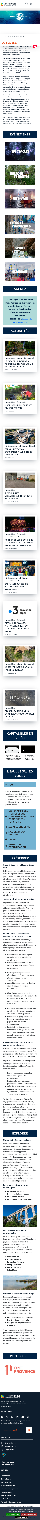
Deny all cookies (30, 1514)
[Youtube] (23, 1417)
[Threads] (28, 1417)
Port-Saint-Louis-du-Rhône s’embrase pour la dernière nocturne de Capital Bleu (19, 543)
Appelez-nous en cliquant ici (8, 1463)
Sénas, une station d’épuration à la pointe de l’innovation (18, 452)
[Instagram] (12, 1417)
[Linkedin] (17, 1417)
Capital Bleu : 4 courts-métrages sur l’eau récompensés (17, 587)
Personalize (20, 1517)
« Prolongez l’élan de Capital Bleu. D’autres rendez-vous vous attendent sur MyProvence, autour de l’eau (20, 309)
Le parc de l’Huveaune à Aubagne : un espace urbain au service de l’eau (19, 364)
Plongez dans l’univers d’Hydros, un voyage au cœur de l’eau (19, 714)
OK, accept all (13, 1514)
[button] (5, 1370)
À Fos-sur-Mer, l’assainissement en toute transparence (18, 496)
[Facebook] (2, 1417)
